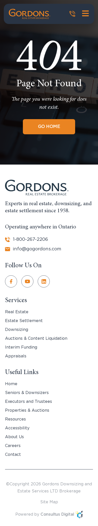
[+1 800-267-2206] (72, 14)
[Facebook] (13, 281)
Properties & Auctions (27, 410)
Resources (15, 419)
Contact (13, 455)
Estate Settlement (24, 321)
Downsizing (16, 330)
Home (11, 384)
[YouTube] (29, 281)
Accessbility (17, 428)
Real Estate (16, 312)
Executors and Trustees (28, 402)
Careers (13, 446)
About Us (14, 437)
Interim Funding (21, 347)
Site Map (49, 502)
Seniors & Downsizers (27, 393)
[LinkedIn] (46, 281)
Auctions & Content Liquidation (36, 338)
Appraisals (15, 356)
